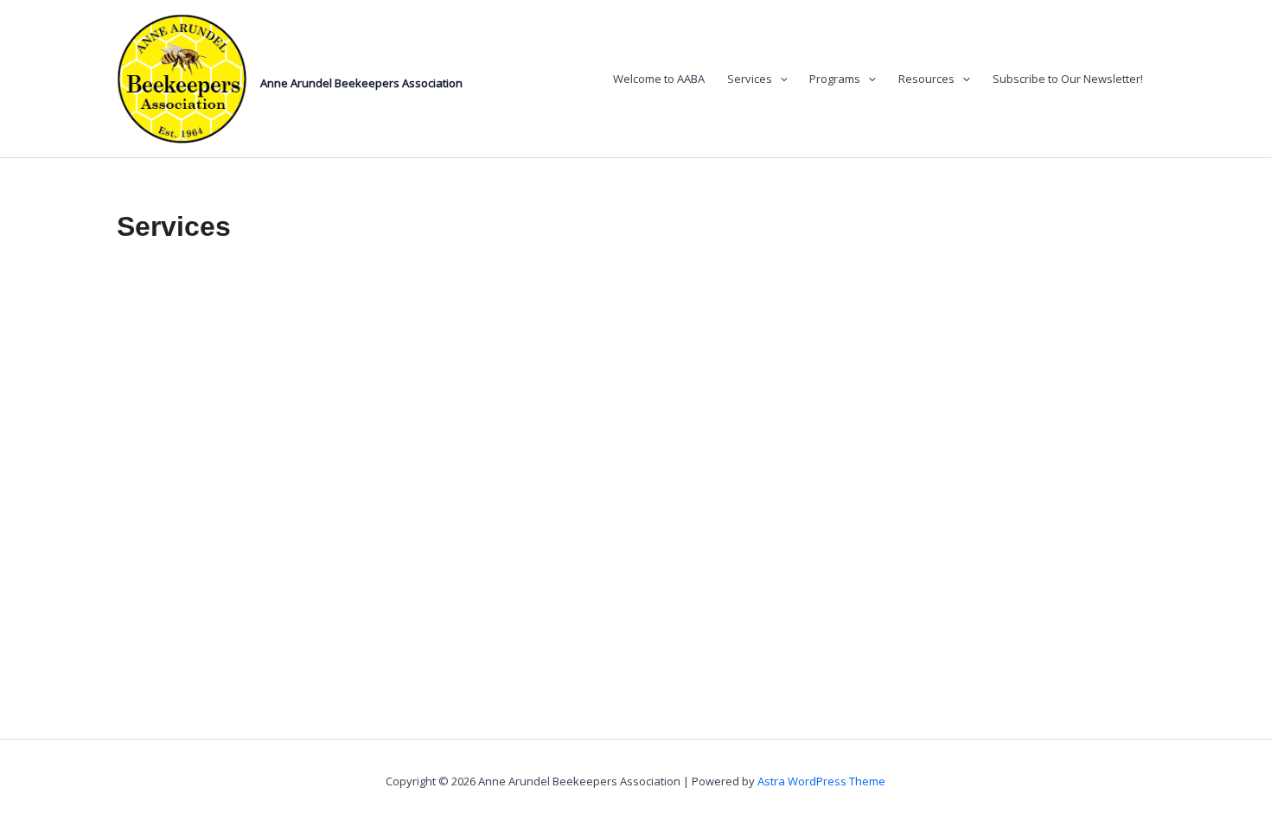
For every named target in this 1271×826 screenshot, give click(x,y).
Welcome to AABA (659, 78)
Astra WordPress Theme (821, 781)
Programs (834, 78)
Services (749, 78)
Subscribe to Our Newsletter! (1068, 78)
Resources (926, 78)
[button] (780, 78)
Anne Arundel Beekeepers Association (361, 83)
